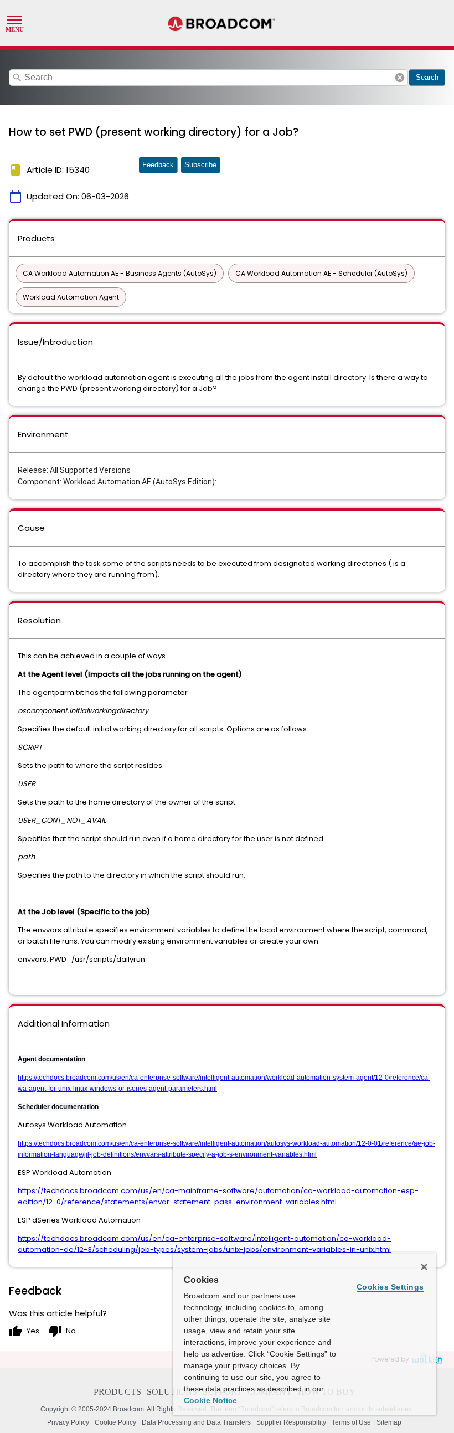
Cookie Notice (210, 1400)
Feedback (158, 165)
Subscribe (200, 165)
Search (427, 77)
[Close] (424, 1267)
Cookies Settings (390, 1286)
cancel (399, 77)
